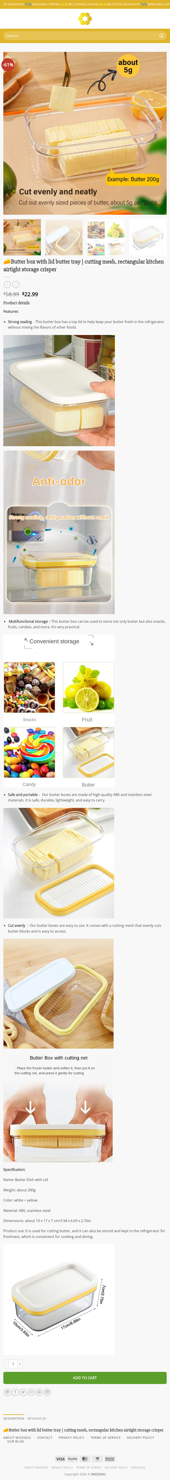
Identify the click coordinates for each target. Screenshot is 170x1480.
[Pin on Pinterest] (39, 1392)
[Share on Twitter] (23, 1392)
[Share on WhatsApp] (7, 1392)
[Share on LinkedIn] (47, 1392)
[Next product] (7, 284)
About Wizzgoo (36, 1467)
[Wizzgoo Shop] (85, 19)
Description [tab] (13, 1418)
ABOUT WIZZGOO (17, 1437)
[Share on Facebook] (15, 1392)
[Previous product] (15, 284)
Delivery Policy (116, 1467)
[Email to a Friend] (31, 1392)
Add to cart (85, 1377)
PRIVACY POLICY (71, 1437)
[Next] (158, 133)
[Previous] (12, 133)
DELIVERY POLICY (140, 1437)
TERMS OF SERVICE (106, 1437)
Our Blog (138, 1467)
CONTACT (45, 1437)
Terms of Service (89, 1467)
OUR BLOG (15, 1441)
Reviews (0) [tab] (36, 1418)
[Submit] (161, 36)
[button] (7, 19)
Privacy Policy (62, 1467)
